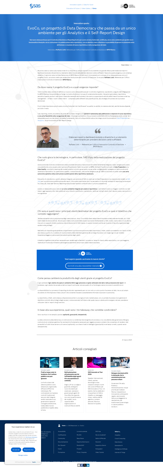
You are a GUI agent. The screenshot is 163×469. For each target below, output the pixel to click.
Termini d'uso (56, 461)
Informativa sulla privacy (44, 461)
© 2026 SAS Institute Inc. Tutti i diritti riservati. (84, 461)
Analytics (41, 120)
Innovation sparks (76, 5)
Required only (28, 450)
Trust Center (66, 461)
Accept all (16, 450)
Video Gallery (86, 8)
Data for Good (88, 5)
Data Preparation (122, 118)
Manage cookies (23, 455)
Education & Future (73, 8)
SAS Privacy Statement (31, 437)
